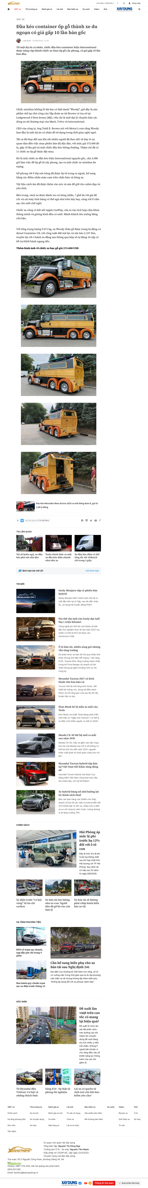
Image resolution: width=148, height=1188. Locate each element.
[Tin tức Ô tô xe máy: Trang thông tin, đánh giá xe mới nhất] (14, 3)
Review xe (123, 1113)
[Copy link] (100, 520)
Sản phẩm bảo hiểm (93, 1113)
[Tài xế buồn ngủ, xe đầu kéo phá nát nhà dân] (29, 543)
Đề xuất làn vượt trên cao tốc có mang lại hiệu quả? (89, 1015)
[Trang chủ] (9, 9)
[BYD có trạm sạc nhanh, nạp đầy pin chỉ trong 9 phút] (31, 936)
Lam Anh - (27, 40)
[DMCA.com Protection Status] (14, 1163)
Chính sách (22, 825)
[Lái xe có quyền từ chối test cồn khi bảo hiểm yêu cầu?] (87, 1077)
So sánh (51, 1119)
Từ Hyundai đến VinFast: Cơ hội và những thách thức (27, 1092)
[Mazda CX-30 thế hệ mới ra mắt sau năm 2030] (35, 746)
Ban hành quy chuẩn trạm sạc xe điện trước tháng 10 (30, 985)
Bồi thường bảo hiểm (94, 1119)
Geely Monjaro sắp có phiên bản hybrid (78, 592)
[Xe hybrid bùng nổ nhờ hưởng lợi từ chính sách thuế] (35, 802)
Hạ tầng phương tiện (28, 922)
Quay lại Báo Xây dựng (130, 1183)
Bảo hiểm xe (72, 9)
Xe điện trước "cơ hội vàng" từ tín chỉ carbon (29, 903)
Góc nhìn (21, 1002)
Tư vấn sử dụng (73, 1113)
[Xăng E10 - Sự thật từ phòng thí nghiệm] (58, 1077)
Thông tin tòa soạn (104, 1183)
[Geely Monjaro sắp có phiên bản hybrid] (35, 601)
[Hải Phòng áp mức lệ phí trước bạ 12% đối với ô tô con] (46, 849)
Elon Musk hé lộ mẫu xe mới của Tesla (78, 708)
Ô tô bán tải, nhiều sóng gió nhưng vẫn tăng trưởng (79, 648)
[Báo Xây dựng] (124, 9)
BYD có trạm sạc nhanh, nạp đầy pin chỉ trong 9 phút (29, 952)
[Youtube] (86, 1183)
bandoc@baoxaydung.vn (26, 1172)
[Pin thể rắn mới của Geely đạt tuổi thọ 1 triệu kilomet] (35, 629)
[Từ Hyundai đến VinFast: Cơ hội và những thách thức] (29, 1077)
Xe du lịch (34, 1113)
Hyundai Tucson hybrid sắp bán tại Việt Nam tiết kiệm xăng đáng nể (78, 767)
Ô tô (136, 1113)
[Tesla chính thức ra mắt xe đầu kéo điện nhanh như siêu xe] (58, 543)
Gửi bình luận (92, 571)
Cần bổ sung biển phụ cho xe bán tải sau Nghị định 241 (73, 965)
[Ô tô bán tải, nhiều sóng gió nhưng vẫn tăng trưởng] (35, 657)
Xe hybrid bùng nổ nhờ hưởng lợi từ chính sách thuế (79, 793)
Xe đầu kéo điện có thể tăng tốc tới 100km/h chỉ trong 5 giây (87, 557)
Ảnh (105, 9)
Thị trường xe (31, 9)
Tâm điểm (12, 1131)
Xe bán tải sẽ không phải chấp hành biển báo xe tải (86, 903)
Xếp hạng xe (53, 1125)
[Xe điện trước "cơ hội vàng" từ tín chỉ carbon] (29, 888)
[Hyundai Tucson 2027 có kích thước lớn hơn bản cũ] (35, 689)
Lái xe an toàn (73, 1125)
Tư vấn (122, 1125)
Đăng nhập (136, 3)
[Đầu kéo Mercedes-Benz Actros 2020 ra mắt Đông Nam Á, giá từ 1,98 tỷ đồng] (25, 506)
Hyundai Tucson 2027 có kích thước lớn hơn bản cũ (76, 680)
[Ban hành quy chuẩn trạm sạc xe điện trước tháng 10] (31, 970)
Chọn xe (70, 1119)
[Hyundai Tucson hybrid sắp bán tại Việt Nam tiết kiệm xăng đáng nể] (35, 774)
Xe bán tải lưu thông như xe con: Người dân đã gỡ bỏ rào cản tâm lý (57, 904)
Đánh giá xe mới (55, 1113)
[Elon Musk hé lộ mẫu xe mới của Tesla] (35, 717)
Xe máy (33, 1125)
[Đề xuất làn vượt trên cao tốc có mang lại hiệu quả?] (46, 1025)
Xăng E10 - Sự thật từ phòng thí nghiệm (57, 1090)
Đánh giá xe (47, 9)
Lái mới (60, 9)
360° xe (17, 9)
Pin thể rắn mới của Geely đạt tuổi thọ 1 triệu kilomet (79, 620)
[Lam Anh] (18, 40)
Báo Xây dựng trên (32, 520)
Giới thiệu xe (124, 1119)
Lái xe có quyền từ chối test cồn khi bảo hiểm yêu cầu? (86, 1092)
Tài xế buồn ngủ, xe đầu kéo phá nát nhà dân (29, 556)
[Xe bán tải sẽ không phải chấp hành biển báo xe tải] (87, 888)
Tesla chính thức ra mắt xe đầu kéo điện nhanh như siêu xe (58, 557)
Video (96, 9)
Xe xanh (86, 9)
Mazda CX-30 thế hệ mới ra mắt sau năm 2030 (77, 737)
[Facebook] (80, 1183)
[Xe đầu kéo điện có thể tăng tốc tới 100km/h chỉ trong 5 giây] (88, 543)
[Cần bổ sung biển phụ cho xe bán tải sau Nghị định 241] (76, 943)
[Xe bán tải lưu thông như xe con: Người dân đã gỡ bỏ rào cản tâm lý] (58, 888)
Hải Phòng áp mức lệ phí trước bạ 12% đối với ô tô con (89, 840)
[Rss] (90, 1183)
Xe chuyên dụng (37, 1119)
